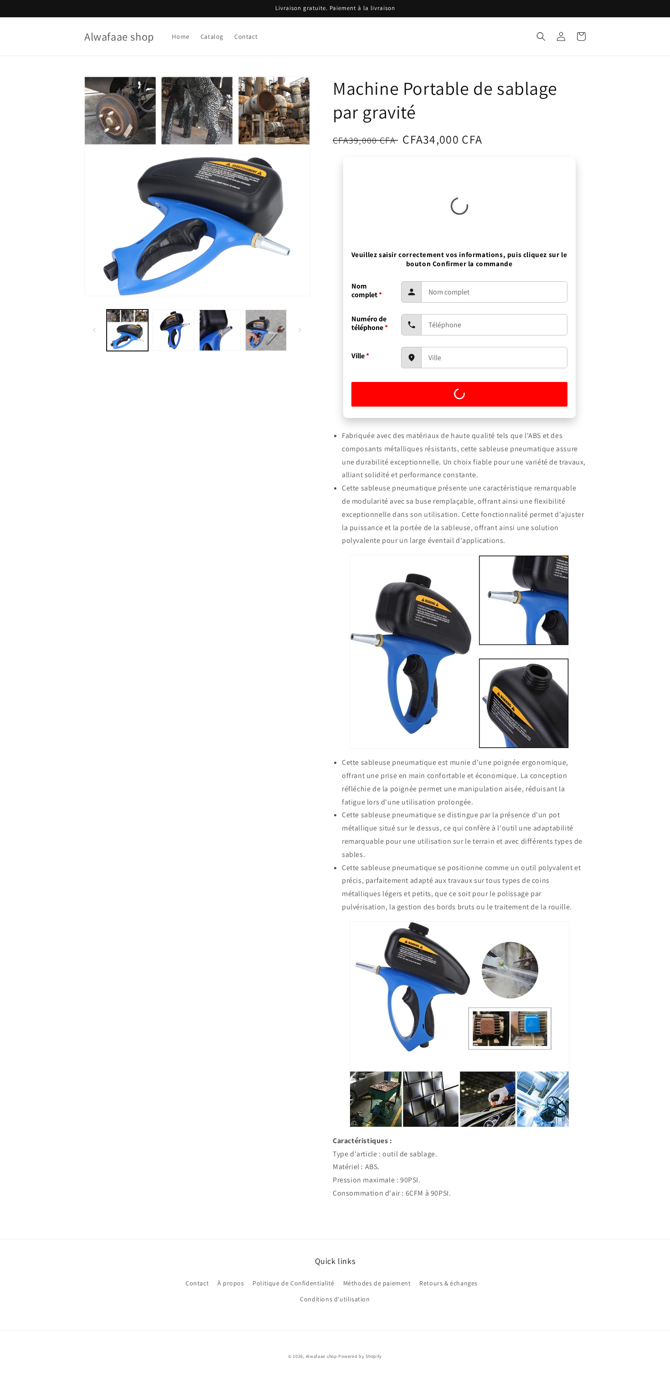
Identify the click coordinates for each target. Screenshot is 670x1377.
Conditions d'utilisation (335, 1299)
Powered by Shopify (360, 1356)
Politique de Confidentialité (294, 1283)
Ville (360, 355)
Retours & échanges (448, 1283)
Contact (197, 1283)
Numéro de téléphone (369, 323)
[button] (541, 36)
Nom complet (366, 290)
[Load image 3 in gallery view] (220, 330)
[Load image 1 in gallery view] (127, 330)
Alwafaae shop (321, 1356)
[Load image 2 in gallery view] (173, 330)
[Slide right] (300, 330)
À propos (230, 1283)
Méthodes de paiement (377, 1283)
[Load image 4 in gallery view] (266, 330)
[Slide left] (94, 330)
